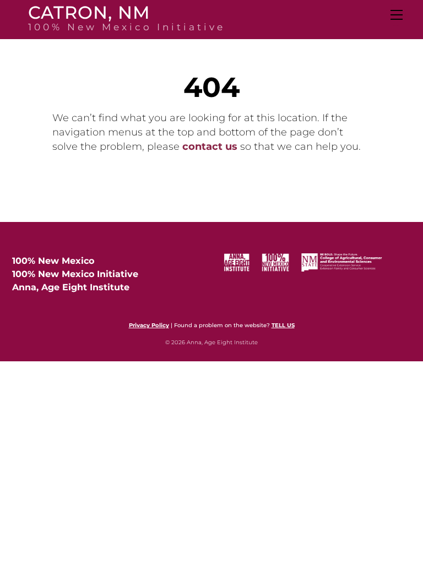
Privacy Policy (149, 325)
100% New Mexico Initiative (75, 274)
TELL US (283, 325)
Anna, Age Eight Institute (70, 287)
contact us (209, 146)
